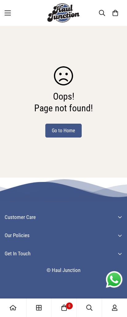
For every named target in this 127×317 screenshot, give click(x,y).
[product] (13, 307)
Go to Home (63, 131)
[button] (115, 13)
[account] (115, 308)
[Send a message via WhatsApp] (114, 279)
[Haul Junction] (63, 13)
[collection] (39, 308)
